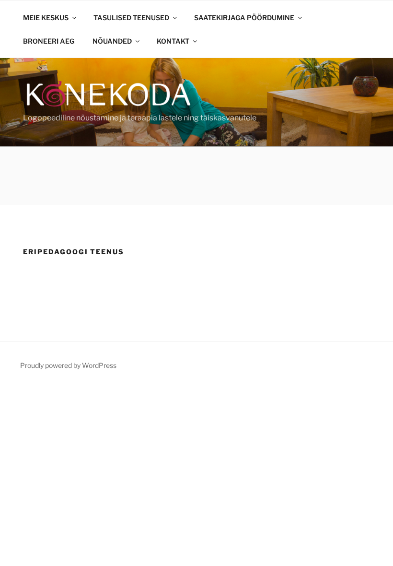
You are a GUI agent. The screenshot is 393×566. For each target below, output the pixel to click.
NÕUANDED (112, 41)
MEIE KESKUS (46, 17)
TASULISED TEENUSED (131, 17)
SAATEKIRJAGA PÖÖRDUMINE (244, 17)
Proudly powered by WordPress (68, 365)
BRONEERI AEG (48, 41)
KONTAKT (173, 41)
